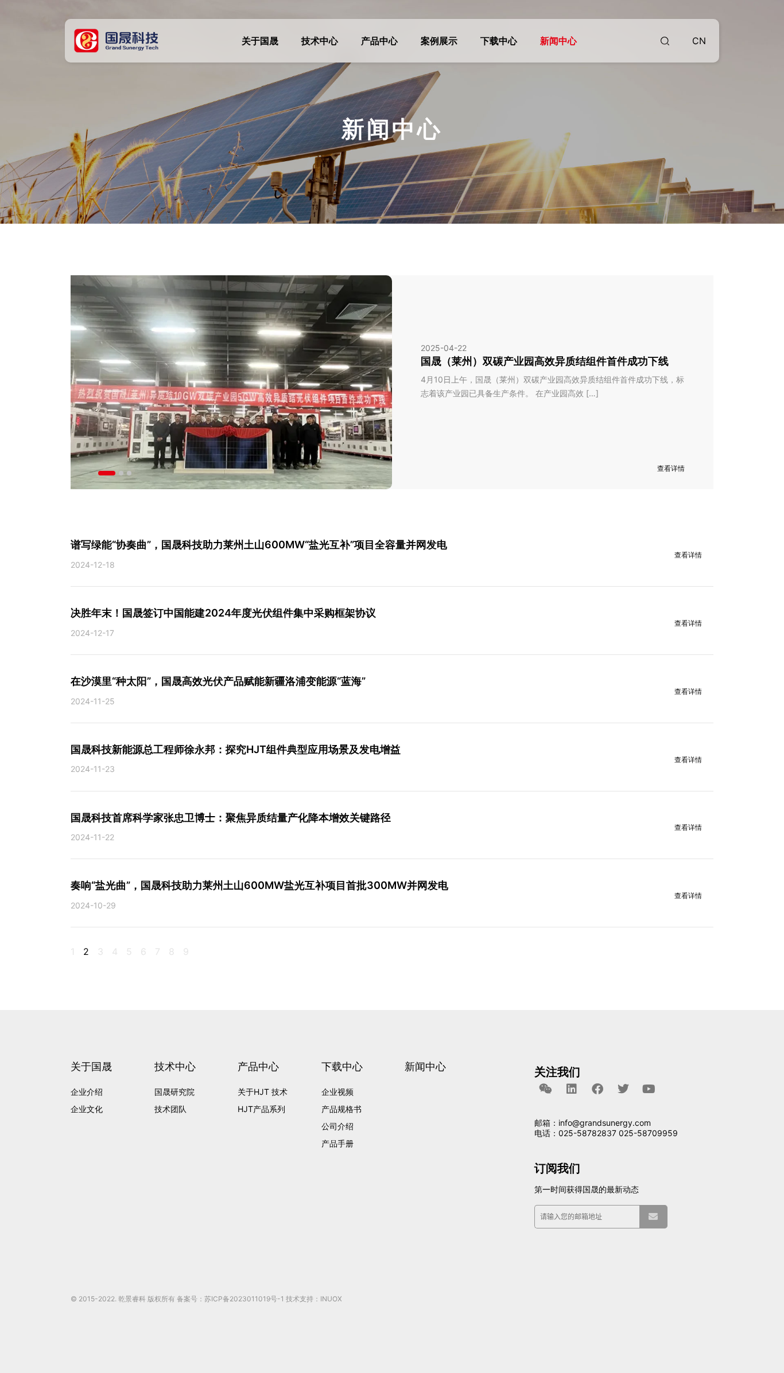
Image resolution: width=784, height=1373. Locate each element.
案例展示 (439, 40)
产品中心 (379, 40)
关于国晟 (260, 40)
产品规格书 (341, 1109)
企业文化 (87, 1109)
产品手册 (337, 1143)
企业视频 (337, 1092)
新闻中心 (558, 40)
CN (699, 40)
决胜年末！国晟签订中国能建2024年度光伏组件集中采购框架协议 (223, 613)
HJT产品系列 (261, 1109)
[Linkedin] (571, 1089)
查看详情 (688, 555)
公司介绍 (337, 1126)
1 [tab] (106, 473)
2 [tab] (121, 473)
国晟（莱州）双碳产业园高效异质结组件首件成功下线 (545, 361)
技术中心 (319, 40)
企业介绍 (87, 1092)
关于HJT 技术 (263, 1092)
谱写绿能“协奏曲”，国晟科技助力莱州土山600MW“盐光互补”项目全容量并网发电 (259, 545)
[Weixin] (545, 1089)
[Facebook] (597, 1089)
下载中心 (498, 40)
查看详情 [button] (671, 468)
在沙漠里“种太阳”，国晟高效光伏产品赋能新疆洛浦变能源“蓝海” (218, 681)
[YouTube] (649, 1089)
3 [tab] (129, 473)
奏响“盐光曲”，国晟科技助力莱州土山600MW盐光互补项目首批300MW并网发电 (259, 885)
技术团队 (170, 1109)
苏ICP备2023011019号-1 (244, 1298)
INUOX (331, 1298)
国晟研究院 (174, 1092)
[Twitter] (623, 1089)
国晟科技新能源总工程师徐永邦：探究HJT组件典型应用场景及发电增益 (236, 749)
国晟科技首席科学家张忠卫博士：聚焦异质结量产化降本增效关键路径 (231, 818)
